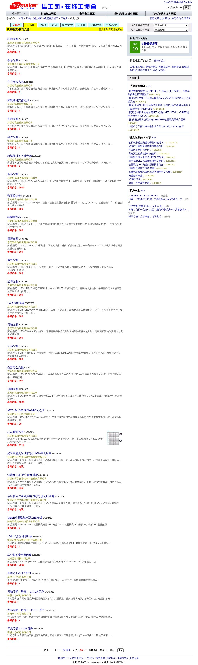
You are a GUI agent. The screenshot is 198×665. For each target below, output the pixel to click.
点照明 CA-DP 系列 (19, 573)
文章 (157, 18)
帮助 (167, 18)
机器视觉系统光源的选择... (142, 168)
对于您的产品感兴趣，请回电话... (146, 216)
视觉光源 (176, 66)
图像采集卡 (164, 66)
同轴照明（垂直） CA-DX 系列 (25, 591)
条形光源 (12, 60)
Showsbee (122, 658)
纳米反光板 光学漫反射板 (22, 474)
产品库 (64, 18)
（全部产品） (159, 60)
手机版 (179, 2)
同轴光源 (12, 324)
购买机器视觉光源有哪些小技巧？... (147, 142)
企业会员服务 (76, 658)
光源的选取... (135, 179)
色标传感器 (159, 70)
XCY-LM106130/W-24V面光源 (25, 410)
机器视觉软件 (145, 70)
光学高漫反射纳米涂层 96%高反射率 (29, 453)
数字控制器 (14, 195)
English (188, 2)
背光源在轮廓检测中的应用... (143, 153)
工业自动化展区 (34, 18)
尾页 (68, 650)
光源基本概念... (136, 175)
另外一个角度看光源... (140, 183)
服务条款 (100, 658)
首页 (20, 18)
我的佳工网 (170, 2)
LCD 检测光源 (15, 302)
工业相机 (134, 66)
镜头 (142, 66)
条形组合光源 (15, 367)
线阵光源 (12, 137)
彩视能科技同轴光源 (19, 155)
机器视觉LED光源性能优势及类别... (147, 161)
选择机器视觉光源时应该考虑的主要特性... (150, 172)
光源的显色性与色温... (140, 150)
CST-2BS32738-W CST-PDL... (144, 195)
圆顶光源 (12, 238)
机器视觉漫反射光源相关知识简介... (147, 157)
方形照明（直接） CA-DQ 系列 (26, 609)
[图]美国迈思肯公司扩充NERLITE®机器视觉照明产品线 (157, 119)
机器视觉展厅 (51, 18)
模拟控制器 (14, 217)
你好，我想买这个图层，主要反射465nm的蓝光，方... (156, 199)
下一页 (61, 650)
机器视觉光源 (15, 431)
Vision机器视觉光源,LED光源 (24, 517)
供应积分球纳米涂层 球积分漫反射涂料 (30, 496)
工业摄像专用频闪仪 (19, 554)
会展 (162, 18)
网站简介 (62, 658)
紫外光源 (12, 260)
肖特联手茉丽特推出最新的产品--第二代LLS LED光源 (156, 126)
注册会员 (176, 18)
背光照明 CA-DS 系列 (20, 628)
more (148, 86)
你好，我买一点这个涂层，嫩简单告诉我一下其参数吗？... (158, 209)
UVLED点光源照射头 (19, 536)
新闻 (151, 18)
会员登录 (186, 18)
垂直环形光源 (15, 81)
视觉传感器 (152, 66)
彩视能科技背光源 (18, 100)
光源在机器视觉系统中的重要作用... (147, 146)
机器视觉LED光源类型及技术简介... (147, 164)
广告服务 (89, 658)
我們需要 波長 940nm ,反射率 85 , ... (147, 206)
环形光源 (12, 38)
